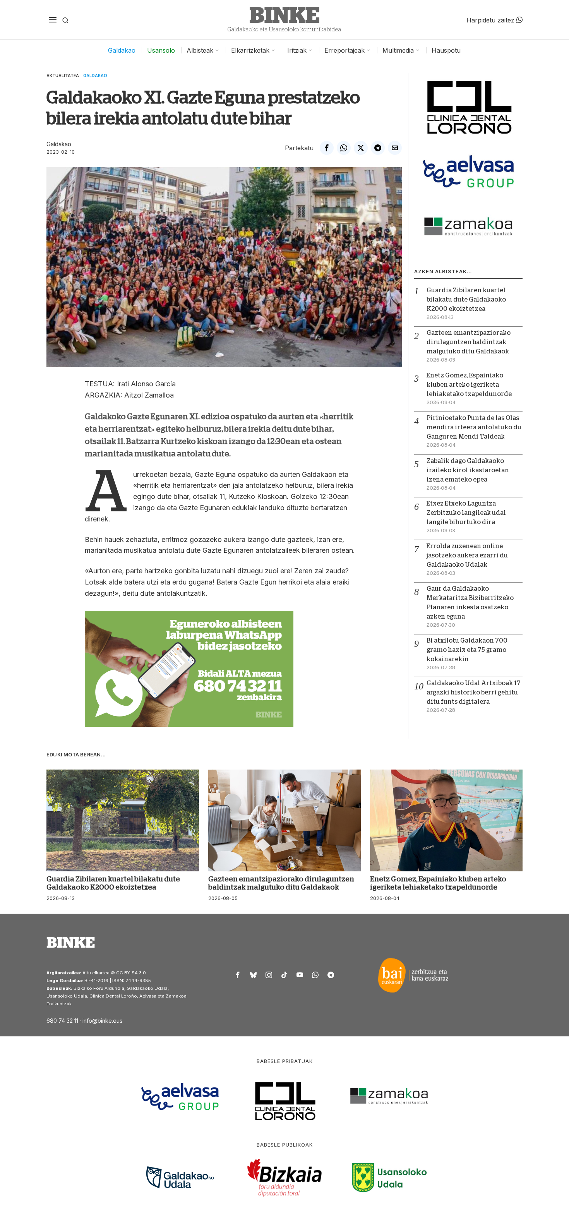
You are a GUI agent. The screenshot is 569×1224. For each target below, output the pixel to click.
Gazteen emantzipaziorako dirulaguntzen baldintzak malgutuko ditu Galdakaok (469, 342)
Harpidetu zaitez (491, 20)
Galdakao (95, 75)
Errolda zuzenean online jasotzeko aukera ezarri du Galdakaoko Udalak (467, 555)
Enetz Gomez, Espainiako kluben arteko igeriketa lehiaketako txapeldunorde (469, 384)
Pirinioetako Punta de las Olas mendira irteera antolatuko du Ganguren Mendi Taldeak (474, 427)
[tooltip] (327, 148)
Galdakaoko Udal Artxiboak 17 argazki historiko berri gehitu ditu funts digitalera (474, 692)
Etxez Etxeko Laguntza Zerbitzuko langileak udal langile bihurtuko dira (466, 513)
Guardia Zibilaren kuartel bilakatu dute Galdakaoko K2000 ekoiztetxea (466, 299)
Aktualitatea (62, 75)
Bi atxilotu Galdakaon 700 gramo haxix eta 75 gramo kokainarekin (467, 650)
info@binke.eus (102, 1020)
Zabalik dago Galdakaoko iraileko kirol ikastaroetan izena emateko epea (468, 470)
